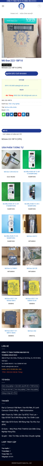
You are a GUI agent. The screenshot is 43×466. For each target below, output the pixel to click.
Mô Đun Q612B (32, 268)
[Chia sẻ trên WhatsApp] (4, 114)
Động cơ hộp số (7, 393)
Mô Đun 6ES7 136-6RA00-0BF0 (11, 299)
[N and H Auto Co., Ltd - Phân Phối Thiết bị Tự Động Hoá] (21, 6)
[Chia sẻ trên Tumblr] (27, 114)
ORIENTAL (32, 336)
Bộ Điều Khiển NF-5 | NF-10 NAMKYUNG (32, 172)
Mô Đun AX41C (32, 236)
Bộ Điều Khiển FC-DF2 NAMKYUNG (32, 205)
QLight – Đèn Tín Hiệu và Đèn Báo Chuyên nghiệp (21, 436)
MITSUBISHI (32, 241)
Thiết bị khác (34, 386)
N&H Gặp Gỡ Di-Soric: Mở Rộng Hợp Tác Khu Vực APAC (21, 423)
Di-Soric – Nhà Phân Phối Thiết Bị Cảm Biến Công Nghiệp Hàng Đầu (21, 430)
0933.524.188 (18, 95)
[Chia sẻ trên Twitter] (11, 114)
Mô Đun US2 (32, 331)
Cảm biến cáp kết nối (21, 386)
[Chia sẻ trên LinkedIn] (23, 114)
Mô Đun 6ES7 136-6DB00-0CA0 (32, 299)
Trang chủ (14, 13)
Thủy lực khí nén (7, 389)
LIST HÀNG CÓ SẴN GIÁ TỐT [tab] (12, 134)
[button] (3, 6)
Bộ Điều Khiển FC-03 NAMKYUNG (11, 237)
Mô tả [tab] (5, 130)
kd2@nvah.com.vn (30, 95)
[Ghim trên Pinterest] (19, 114)
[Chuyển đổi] (7, 74)
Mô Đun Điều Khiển (11, 107)
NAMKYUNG (32, 177)
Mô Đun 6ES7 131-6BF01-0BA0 (11, 332)
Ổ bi (15, 393)
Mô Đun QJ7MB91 (11, 268)
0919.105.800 (10, 86)
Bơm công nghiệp (7, 386)
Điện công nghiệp (26, 13)
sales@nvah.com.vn (22, 86)
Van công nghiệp (20, 389)
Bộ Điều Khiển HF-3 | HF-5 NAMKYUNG (11, 205)
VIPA (7, 110)
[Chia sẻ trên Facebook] (7, 114)
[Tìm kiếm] (39, 6)
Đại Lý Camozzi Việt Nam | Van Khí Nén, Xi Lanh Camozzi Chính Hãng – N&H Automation (20, 409)
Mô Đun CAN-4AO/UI (11, 172)
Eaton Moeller (11, 177)
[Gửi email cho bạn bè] (15, 114)
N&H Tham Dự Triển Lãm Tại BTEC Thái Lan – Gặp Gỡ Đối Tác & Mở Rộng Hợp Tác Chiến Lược (20, 416)
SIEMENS (11, 303)
